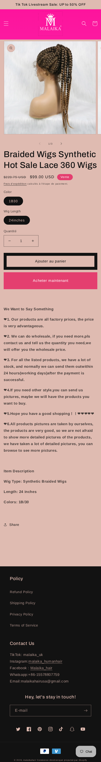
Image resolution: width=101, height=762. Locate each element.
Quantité (10, 231)
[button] (6, 23)
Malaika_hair (41, 668)
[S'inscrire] (85, 710)
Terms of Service (24, 625)
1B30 (13, 201)
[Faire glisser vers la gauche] (39, 143)
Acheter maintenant (50, 280)
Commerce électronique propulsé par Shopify (62, 760)
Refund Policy (21, 592)
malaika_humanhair (45, 661)
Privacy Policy (21, 614)
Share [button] (14, 525)
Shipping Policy (23, 603)
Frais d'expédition (15, 183)
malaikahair (29, 760)
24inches (17, 220)
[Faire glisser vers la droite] (61, 143)
